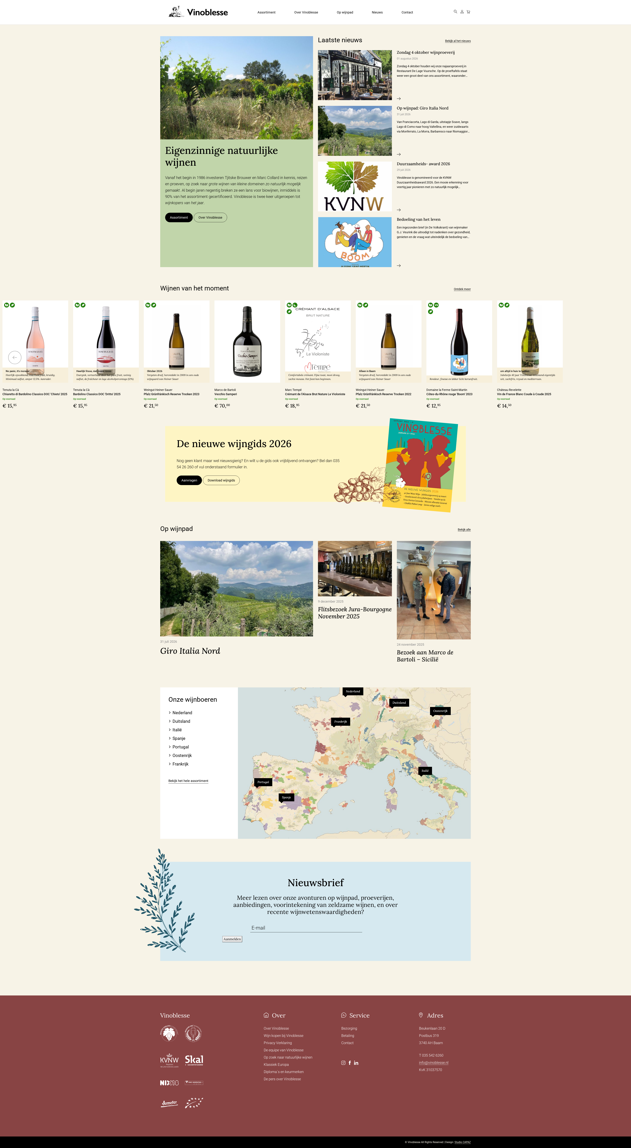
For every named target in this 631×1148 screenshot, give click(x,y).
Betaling (347, 1036)
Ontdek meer (462, 289)
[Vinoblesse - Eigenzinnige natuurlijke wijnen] (197, 12)
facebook (350, 1063)
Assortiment (266, 12)
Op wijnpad (345, 12)
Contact (407, 12)
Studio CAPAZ (463, 1142)
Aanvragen (189, 480)
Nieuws (377, 12)
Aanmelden (232, 939)
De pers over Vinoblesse (282, 1079)
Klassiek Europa (276, 1065)
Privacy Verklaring (278, 1043)
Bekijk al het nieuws (458, 41)
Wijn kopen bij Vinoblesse (283, 1036)
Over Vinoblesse (306, 12)
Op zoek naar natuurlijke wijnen (288, 1057)
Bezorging (349, 1028)
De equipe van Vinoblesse (284, 1050)
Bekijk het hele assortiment (188, 781)
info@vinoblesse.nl (433, 1063)
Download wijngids (221, 480)
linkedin (356, 1063)
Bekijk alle (464, 529)
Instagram (343, 1063)
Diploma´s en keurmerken (284, 1072)
